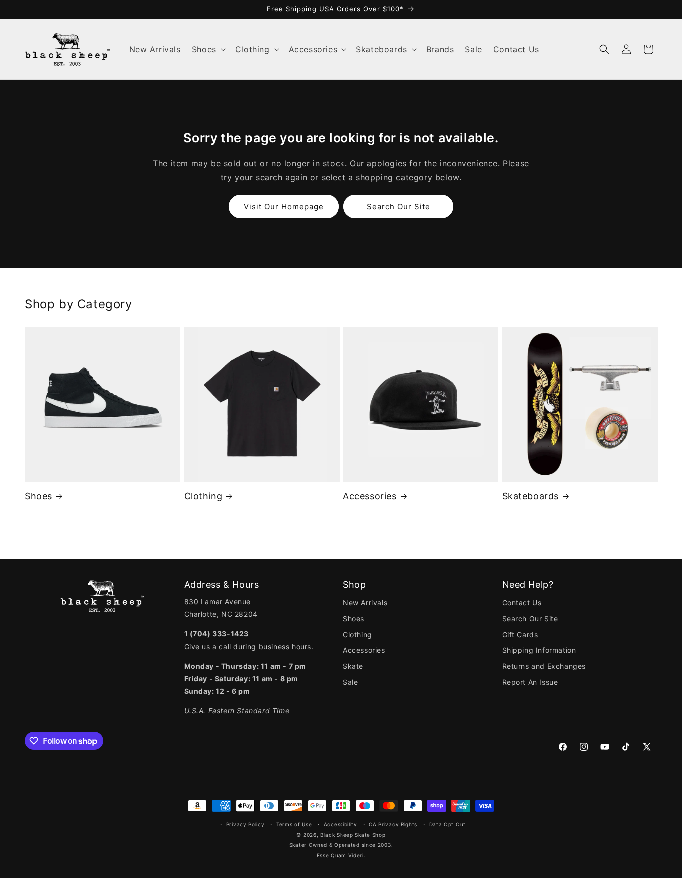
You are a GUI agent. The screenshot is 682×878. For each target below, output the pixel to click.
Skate (353, 666)
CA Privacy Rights (393, 824)
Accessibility (340, 824)
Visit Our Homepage (284, 206)
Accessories (370, 496)
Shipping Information (539, 650)
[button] (208, 49)
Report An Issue (530, 682)
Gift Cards (520, 634)
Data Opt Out (447, 824)
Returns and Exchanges (544, 666)
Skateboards (530, 496)
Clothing (203, 496)
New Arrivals (365, 602)
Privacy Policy (245, 824)
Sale (350, 682)
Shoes (38, 496)
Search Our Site (398, 206)
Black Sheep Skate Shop (352, 835)
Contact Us (522, 602)
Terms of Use (294, 824)
